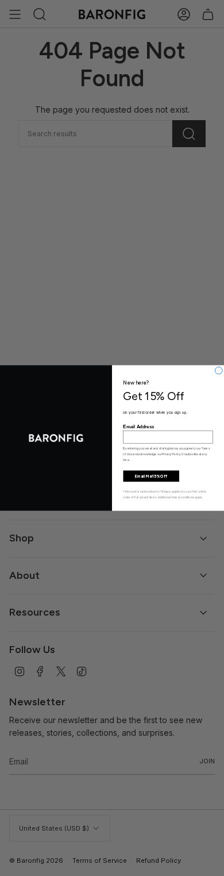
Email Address (138, 426)
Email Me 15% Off (151, 476)
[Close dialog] (218, 370)
